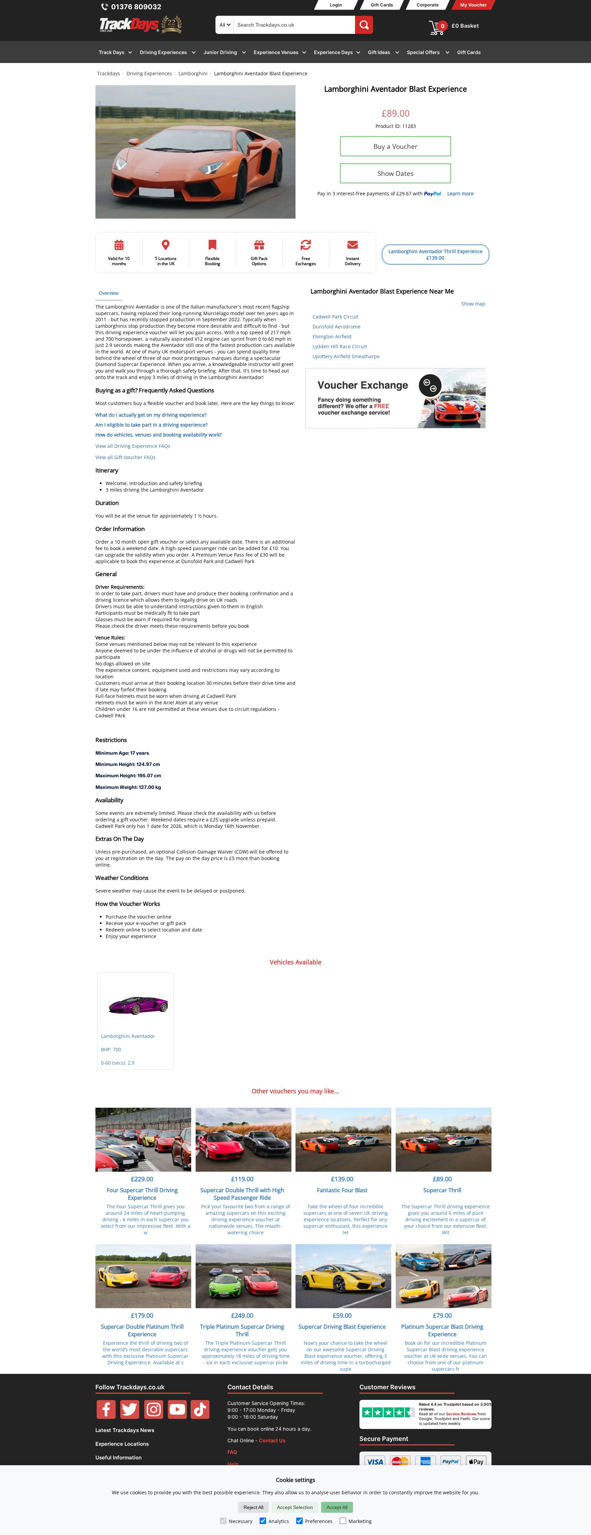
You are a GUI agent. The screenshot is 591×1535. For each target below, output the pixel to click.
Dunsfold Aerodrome (336, 326)
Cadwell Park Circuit (335, 316)
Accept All (337, 1507)
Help (233, 1464)
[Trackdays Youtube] (177, 1417)
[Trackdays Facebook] (106, 1417)
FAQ (232, 1452)
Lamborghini (193, 73)
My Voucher (473, 5)
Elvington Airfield (332, 336)
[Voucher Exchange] (396, 398)
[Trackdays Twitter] (130, 1417)
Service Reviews (461, 1414)
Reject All (253, 1507)
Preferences (318, 1521)
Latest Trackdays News (124, 1430)
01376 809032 (136, 7)
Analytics (278, 1521)
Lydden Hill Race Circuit (340, 346)
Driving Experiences (149, 73)
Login (336, 5)
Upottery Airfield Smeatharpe (346, 356)
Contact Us (272, 1440)
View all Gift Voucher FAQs (125, 457)
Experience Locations (122, 1444)
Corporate (428, 5)
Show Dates (395, 173)
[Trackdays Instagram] (154, 1417)
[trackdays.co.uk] (141, 34)
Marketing (360, 1521)
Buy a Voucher (395, 146)
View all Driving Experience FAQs (132, 446)
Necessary (240, 1521)
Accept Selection (295, 1507)
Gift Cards (382, 5)
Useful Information (118, 1457)
